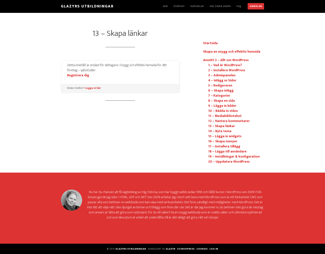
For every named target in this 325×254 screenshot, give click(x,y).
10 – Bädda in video (223, 111)
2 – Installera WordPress (226, 70)
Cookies (202, 249)
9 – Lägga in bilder (222, 106)
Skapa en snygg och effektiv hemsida (231, 51)
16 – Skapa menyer (222, 141)
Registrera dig (78, 75)
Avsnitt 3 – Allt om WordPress (226, 60)
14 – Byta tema (219, 131)
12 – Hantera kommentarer (229, 121)
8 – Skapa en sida (221, 101)
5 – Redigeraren (220, 85)
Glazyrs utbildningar (87, 6)
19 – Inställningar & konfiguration (234, 156)
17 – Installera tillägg (224, 146)
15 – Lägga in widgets (224, 136)
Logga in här (93, 88)
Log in (214, 249)
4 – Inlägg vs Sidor (222, 80)
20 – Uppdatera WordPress (229, 161)
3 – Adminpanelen (221, 75)
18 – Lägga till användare (227, 151)
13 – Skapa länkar (221, 126)
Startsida (210, 43)
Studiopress (186, 249)
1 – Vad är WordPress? (225, 65)
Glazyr (170, 249)
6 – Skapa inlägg (221, 90)
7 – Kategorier (219, 95)
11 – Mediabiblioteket (225, 116)
